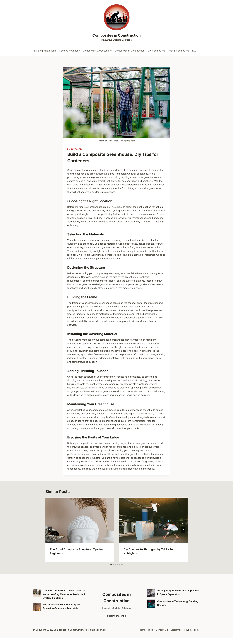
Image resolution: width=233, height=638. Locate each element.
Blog (150, 629)
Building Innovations (45, 50)
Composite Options (69, 50)
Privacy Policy (191, 629)
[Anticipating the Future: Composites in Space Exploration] (151, 593)
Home (142, 629)
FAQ (194, 50)
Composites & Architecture (97, 50)
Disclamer (176, 629)
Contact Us (162, 629)
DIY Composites (156, 50)
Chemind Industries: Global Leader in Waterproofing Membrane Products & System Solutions (64, 594)
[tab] (111, 564)
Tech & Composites (178, 50)
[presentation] (79, 520)
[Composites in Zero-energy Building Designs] (151, 604)
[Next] (183, 530)
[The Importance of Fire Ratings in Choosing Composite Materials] (37, 607)
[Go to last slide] (50, 530)
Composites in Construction (130, 50)
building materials (116, 615)
